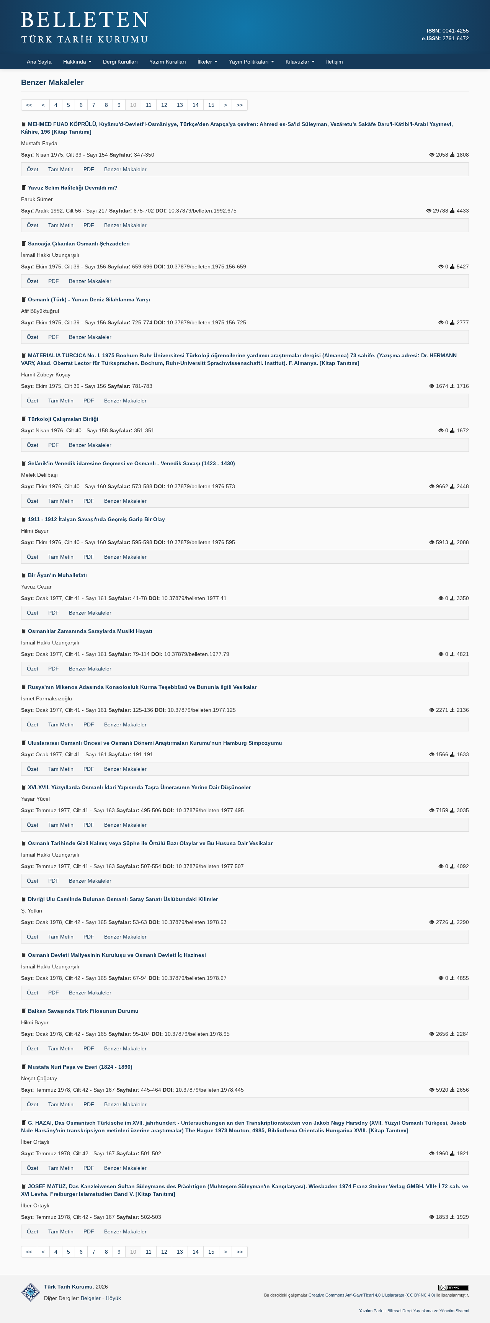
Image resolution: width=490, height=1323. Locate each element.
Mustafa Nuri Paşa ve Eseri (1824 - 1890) (79, 1067)
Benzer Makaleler (125, 169)
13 (180, 105)
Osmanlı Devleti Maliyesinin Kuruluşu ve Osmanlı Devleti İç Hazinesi (116, 955)
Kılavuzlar (298, 62)
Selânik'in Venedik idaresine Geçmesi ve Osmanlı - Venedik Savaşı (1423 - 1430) (130, 463)
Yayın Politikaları (249, 62)
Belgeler (91, 1298)
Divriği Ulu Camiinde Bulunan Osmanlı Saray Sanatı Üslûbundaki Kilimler (122, 899)
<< (29, 105)
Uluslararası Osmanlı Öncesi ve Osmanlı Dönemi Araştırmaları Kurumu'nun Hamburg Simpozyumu (154, 743)
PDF (88, 169)
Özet (32, 169)
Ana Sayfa (39, 62)
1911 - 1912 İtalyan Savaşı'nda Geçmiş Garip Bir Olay (95, 519)
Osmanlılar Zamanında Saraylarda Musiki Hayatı (89, 631)
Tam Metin (61, 169)
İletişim (334, 62)
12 (164, 105)
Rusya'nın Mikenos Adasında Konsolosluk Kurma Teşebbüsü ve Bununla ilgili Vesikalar (141, 687)
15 (211, 105)
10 (133, 105)
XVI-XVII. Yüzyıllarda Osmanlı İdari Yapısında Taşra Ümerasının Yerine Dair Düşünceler (138, 787)
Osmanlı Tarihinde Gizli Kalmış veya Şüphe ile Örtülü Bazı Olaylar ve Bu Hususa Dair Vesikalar (149, 843)
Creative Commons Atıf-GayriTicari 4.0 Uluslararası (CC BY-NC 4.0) (372, 1295)
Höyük (113, 1298)
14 (196, 105)
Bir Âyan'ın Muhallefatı (56, 575)
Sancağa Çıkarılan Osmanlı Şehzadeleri (78, 243)
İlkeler (206, 62)
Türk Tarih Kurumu (68, 1287)
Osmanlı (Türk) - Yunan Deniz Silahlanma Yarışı (88, 299)
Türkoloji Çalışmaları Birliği (62, 419)
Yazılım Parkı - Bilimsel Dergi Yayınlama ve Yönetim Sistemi (414, 1310)
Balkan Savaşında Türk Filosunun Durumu (82, 1011)
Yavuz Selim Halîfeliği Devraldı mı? (72, 188)
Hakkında (75, 62)
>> (240, 105)
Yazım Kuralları (167, 62)
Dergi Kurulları (120, 62)
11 (149, 105)
